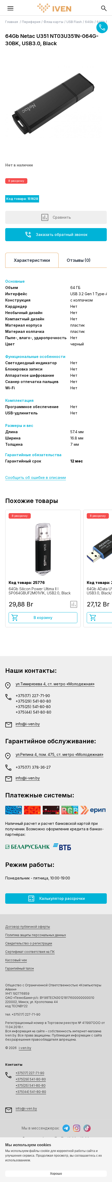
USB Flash (74, 22)
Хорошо (56, 1173)
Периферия (31, 22)
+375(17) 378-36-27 (33, 767)
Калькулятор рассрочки (62, 898)
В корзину (43, 617)
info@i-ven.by (28, 724)
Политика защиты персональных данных (35, 935)
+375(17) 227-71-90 (33, 695)
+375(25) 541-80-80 (33, 706)
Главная (12, 22)
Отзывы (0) (79, 260)
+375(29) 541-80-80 (33, 701)
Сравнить (62, 217)
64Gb (89, 22)
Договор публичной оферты (27, 927)
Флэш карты (53, 22)
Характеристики (32, 260)
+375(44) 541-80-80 (33, 712)
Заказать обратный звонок (62, 234)
